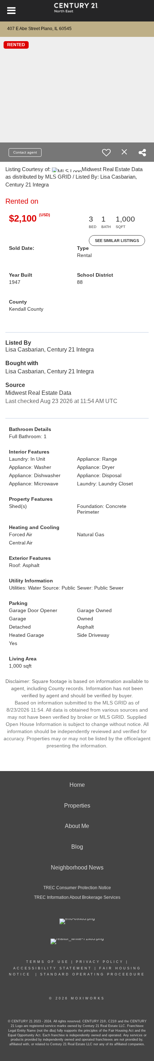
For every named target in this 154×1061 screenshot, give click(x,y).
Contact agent (25, 152)
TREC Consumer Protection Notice (77, 887)
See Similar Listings (117, 240)
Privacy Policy (100, 962)
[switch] (106, 152)
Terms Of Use (47, 962)
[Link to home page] (77, 10)
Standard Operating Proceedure (92, 974)
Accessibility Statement (52, 968)
